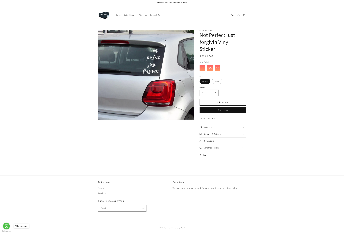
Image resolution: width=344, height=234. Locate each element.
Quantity (203, 87)
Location (102, 193)
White (205, 81)
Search (101, 188)
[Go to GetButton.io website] (6, 231)
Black (216, 81)
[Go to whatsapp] (6, 226)
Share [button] (205, 155)
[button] (129, 15)
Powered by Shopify (179, 228)
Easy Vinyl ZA (168, 228)
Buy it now (223, 110)
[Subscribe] (143, 208)
